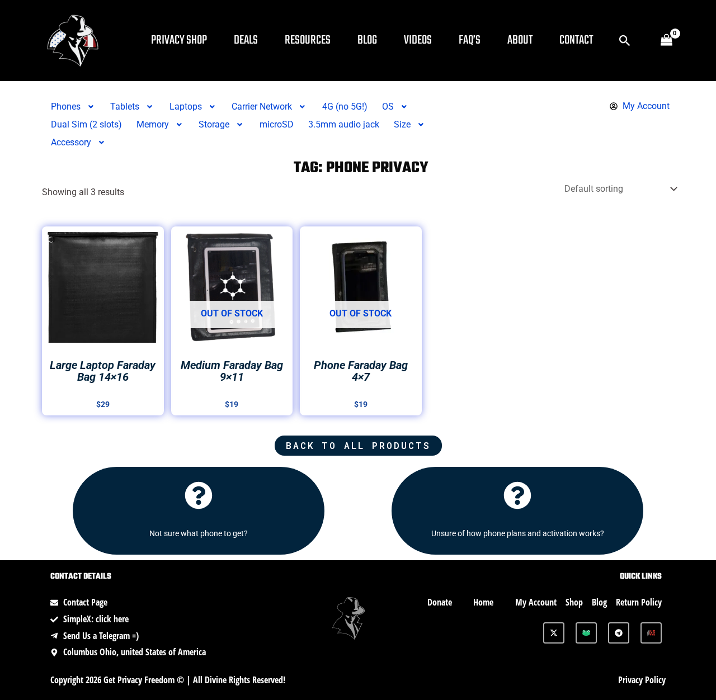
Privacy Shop (179, 40)
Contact (576, 40)
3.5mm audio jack (343, 124)
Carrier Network (262, 106)
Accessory (71, 142)
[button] (625, 40)
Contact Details (80, 576)
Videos (418, 40)
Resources (308, 40)
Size (402, 124)
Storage (214, 124)
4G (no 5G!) (345, 106)
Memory (152, 124)
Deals (246, 40)
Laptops (185, 106)
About (520, 40)
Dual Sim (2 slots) (86, 124)
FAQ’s (470, 40)
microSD (277, 124)
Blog (367, 40)
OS (388, 106)
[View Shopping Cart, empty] (666, 41)
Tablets (124, 106)
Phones (66, 106)
